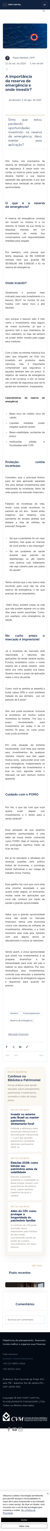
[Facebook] (9, 1429)
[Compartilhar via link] (27, 1046)
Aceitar (24, 1519)
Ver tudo (37, 1266)
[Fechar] (46, 1495)
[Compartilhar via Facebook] (6, 1046)
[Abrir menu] (44, 4)
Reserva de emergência (21, 1021)
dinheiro (14, 1013)
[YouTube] (15, 1429)
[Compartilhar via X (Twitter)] (13, 1046)
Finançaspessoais (31, 1013)
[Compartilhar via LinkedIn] (20, 1046)
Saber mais (24, 1526)
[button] (43, 10)
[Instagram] (20, 1429)
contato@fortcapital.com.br (18, 1358)
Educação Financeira (18, 1034)
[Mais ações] (7, 69)
